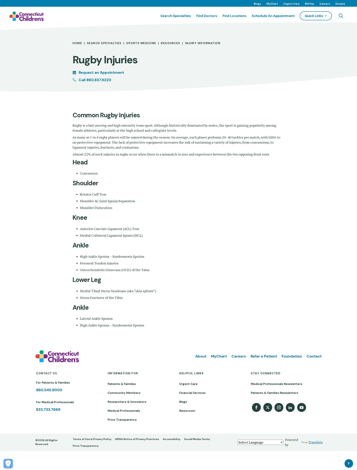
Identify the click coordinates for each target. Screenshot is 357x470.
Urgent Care (291, 3)
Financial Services (192, 393)
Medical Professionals (124, 411)
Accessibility (171, 439)
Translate (315, 442)
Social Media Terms (197, 439)
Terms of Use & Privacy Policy (92, 439)
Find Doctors (206, 16)
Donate (340, 3)
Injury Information (202, 43)
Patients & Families (122, 384)
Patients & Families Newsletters (274, 393)
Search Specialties (175, 16)
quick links (314, 16)
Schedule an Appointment (273, 16)
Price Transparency (122, 420)
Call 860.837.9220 (95, 79)
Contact (314, 356)
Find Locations (234, 16)
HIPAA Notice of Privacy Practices (137, 439)
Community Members (124, 393)
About (200, 356)
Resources (170, 43)
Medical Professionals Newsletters (276, 384)
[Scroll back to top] (348, 463)
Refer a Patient (264, 356)
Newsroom (187, 411)
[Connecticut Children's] (26, 16)
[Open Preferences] (8, 463)
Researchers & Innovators (127, 402)
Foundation (292, 356)
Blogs (257, 3)
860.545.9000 (49, 390)
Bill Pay (309, 3)
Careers (324, 3)
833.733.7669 (48, 409)
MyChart (272, 3)
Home (77, 43)
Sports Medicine (141, 43)
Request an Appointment (101, 72)
